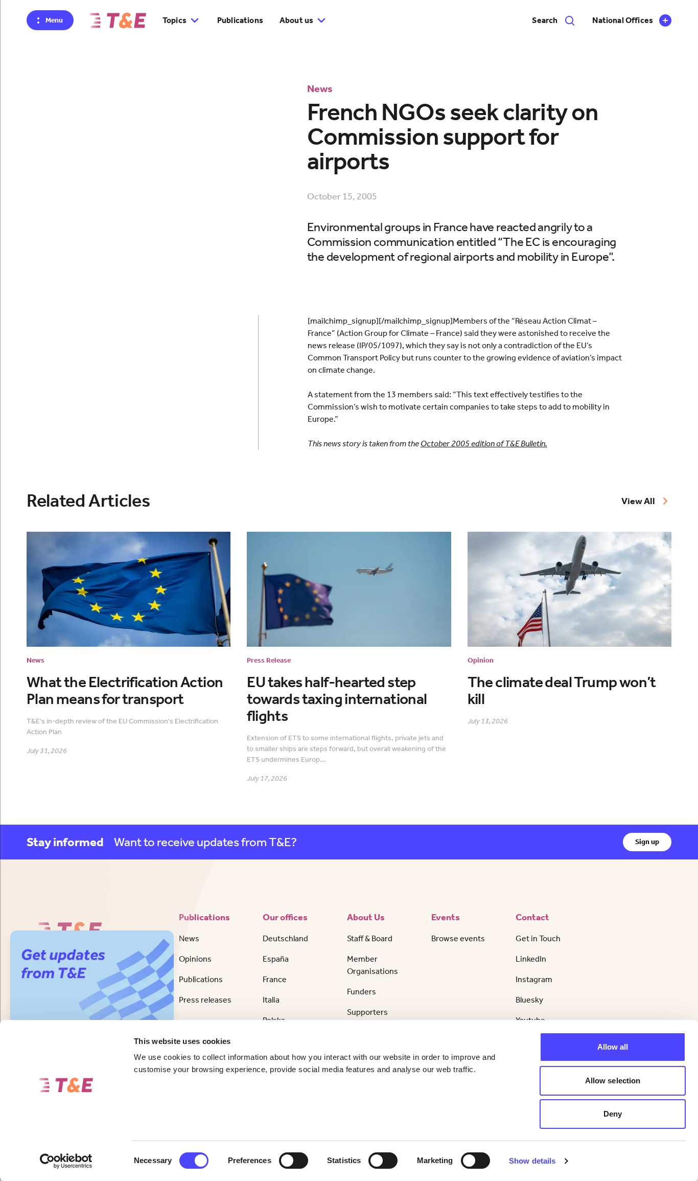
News (189, 938)
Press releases (205, 1000)
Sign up (647, 841)
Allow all (613, 1046)
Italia (271, 1000)
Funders (361, 991)
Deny (612, 1113)
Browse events (458, 938)
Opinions (195, 959)
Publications (240, 20)
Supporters (367, 1012)
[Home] (118, 20)
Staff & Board (369, 938)
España (276, 959)
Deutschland (285, 938)
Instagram (534, 979)
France (275, 979)
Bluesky (529, 1000)
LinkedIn (531, 959)
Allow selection (613, 1080)
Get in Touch (538, 938)
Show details (532, 1160)
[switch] (293, 1160)
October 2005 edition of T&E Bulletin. (484, 443)
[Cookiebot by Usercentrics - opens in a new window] (66, 1161)
